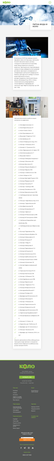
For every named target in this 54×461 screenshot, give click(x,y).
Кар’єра (33, 404)
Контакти (15, 394)
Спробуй (15, 419)
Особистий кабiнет (34, 416)
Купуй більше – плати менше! (35, 391)
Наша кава (15, 421)
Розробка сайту (23, 382)
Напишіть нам (26, 377)
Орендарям (16, 410)
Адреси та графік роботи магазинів (17, 397)
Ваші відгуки (16, 400)
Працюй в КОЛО (35, 409)
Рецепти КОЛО (17, 423)
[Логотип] (27, 366)
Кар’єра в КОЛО (35, 406)
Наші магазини (17, 416)
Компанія (15, 390)
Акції (32, 387)
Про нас (15, 387)
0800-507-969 (27, 455)
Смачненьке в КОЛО (16, 425)
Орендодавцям (17, 412)
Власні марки (16, 428)
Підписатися (27, 439)
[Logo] (6, 2)
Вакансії (33, 411)
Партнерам (16, 404)
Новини (15, 392)
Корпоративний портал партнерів (17, 407)
